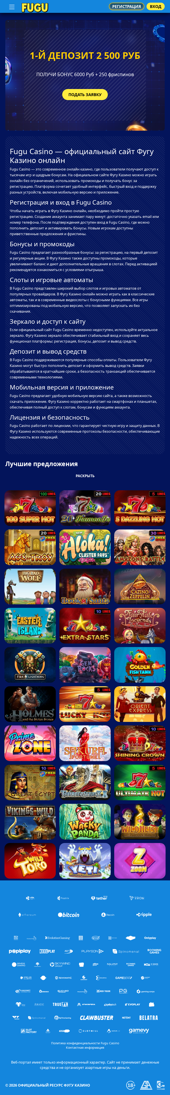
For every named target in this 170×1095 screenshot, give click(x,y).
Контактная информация (85, 1047)
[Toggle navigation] (11, 6)
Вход (155, 6)
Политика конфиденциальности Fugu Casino (85, 1043)
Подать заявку (85, 94)
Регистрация (126, 6)
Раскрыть (85, 475)
